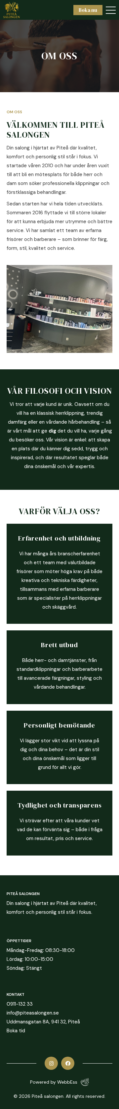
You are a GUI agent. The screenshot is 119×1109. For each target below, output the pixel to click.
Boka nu (88, 10)
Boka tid (16, 1030)
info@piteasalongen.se (33, 1013)
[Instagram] (51, 1063)
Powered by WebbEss (53, 1082)
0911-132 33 (20, 1004)
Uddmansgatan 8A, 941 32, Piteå (43, 1021)
